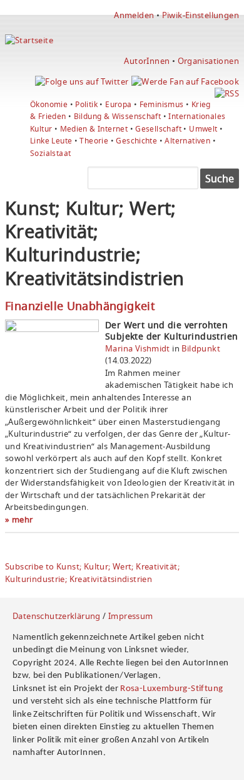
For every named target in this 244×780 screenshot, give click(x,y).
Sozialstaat (50, 153)
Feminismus (162, 104)
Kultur (41, 128)
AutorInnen (147, 60)
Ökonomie (49, 104)
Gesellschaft (158, 128)
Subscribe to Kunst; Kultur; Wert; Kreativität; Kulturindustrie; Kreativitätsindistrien (92, 573)
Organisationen (208, 60)
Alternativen (187, 140)
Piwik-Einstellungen (200, 15)
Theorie (93, 140)
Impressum (130, 615)
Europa (118, 104)
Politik (86, 104)
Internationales (196, 116)
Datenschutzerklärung (57, 615)
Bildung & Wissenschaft (117, 116)
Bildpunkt (200, 348)
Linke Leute (51, 140)
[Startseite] (29, 40)
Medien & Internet (94, 128)
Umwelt (203, 128)
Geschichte (136, 140)
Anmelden (134, 15)
